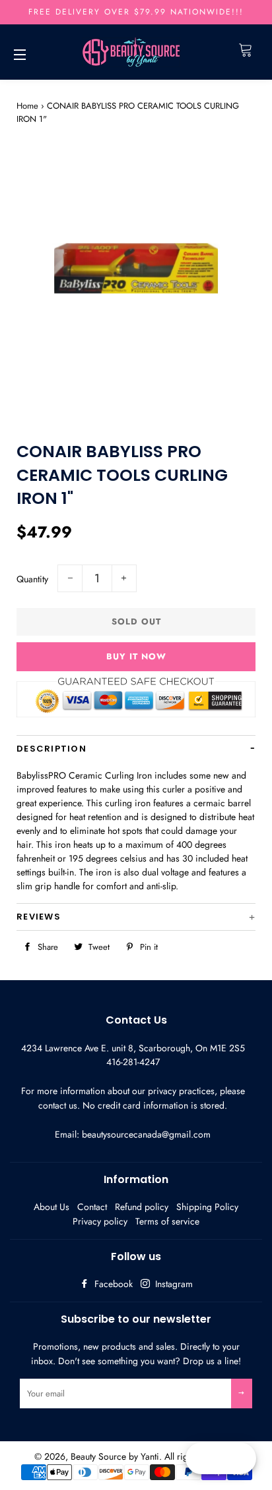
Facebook (112, 1283)
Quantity (32, 579)
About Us (51, 1206)
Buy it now (136, 656)
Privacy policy (100, 1221)
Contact (92, 1206)
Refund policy (141, 1206)
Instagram (173, 1283)
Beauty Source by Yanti (115, 1456)
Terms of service (167, 1221)
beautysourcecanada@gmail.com (146, 1134)
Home (27, 105)
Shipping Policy (207, 1206)
